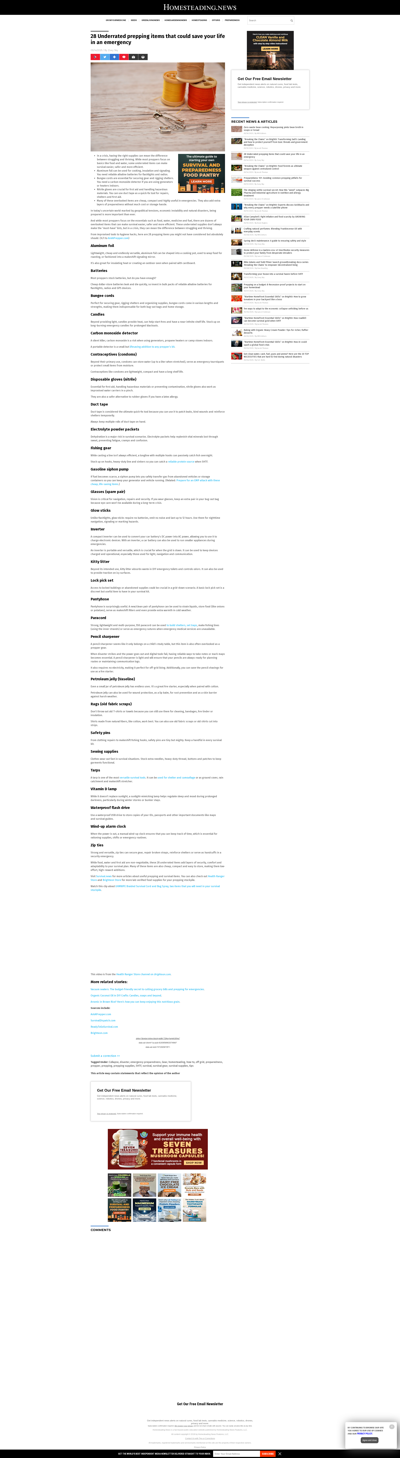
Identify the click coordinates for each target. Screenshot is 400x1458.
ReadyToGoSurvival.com (104, 1026)
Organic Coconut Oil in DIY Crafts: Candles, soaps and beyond (126, 995)
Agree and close (369, 1440)
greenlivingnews (151, 20)
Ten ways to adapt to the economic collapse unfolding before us (276, 308)
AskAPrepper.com (118, 238)
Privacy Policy (200, 1447)
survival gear (160, 1065)
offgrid (216, 20)
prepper (95, 1065)
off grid (200, 1062)
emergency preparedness (145, 1062)
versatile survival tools (132, 777)
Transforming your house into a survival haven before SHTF (273, 274)
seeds (134, 20)
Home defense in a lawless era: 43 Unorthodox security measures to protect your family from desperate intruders (276, 251)
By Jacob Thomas (261, 148)
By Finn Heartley (261, 268)
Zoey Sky (113, 50)
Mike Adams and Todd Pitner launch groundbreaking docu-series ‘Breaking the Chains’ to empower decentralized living (276, 263)
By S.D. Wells (260, 360)
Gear (164, 1062)
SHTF (138, 1065)
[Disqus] (158, 1273)
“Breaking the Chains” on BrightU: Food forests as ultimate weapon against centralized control (273, 167)
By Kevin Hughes (261, 223)
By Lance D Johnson (262, 199)
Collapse (114, 1062)
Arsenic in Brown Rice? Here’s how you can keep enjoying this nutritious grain (135, 1001)
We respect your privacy (184, 1426)
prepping (106, 1065)
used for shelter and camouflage (176, 777)
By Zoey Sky (259, 160)
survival (147, 1065)
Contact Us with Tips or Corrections (200, 1438)
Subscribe (268, 1453)
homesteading (199, 20)
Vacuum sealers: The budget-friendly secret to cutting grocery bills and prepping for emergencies (147, 989)
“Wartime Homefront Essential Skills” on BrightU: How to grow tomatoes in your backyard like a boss (275, 298)
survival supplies (178, 1065)
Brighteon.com (99, 1033)
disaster (124, 1062)
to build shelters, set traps (182, 625)
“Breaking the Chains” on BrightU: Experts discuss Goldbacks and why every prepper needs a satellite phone (276, 206)
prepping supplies (124, 1065)
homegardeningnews (176, 20)
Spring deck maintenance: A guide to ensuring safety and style (275, 240)
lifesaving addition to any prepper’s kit (152, 346)
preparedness (232, 20)
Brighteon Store (112, 880)
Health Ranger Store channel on (143, 974)
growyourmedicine (116, 20)
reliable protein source (181, 461)
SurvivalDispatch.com (103, 1020)
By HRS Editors (260, 133)
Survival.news (104, 876)
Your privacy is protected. (106, 1114)
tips (191, 1065)
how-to (190, 1062)
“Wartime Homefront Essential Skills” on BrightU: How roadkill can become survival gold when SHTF (275, 319)
